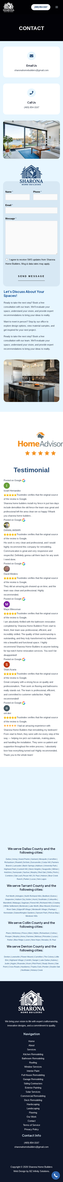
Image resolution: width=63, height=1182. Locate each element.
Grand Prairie (24, 859)
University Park (50, 866)
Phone (37, 192)
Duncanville (36, 862)
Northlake (25, 970)
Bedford (46, 896)
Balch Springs (28, 866)
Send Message (31, 276)
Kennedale (8, 913)
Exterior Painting (33, 1087)
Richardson (9, 862)
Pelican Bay (53, 913)
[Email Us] (31, 56)
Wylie (36, 933)
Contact (31, 1121)
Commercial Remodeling (33, 1096)
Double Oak (55, 967)
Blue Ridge (18, 940)
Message (10, 218)
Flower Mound (27, 957)
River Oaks (11, 909)
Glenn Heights (35, 869)
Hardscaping (33, 1104)
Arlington (19, 896)
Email (9, 205)
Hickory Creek (37, 970)
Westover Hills (31, 916)
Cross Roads (14, 967)
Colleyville (52, 899)
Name (9, 192)
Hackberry (25, 967)
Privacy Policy (31, 1129)
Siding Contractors (33, 1083)
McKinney (16, 933)
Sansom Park (41, 913)
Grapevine (9, 899)
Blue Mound (45, 906)
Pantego (52, 909)
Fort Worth (10, 896)
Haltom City (20, 899)
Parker (26, 879)
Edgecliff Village (24, 909)
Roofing (33, 1062)
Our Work (31, 1117)
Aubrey (54, 960)
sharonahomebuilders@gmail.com (31, 1147)
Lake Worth (34, 906)
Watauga (16, 903)
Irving (15, 859)
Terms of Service (31, 1125)
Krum (28, 963)
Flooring (33, 1112)
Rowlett (18, 862)
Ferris (55, 872)
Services (31, 1049)
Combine (9, 876)
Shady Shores (48, 963)
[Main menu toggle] (57, 7)
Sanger (35, 960)
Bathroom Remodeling (33, 1058)
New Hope (35, 940)
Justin (7, 963)
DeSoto (26, 862)
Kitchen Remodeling (33, 1054)
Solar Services (33, 1092)
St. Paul (36, 876)
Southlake (42, 899)
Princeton (47, 936)
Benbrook (24, 906)
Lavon (27, 940)
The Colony (49, 957)
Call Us (31, 102)
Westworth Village (39, 909)
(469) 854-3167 (31, 1143)
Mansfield (7, 903)
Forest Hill (34, 903)
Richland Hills (46, 903)
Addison (39, 866)
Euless (53, 896)
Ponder (46, 967)
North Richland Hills (33, 896)
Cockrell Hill (22, 869)
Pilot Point (36, 963)
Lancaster (17, 866)
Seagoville (46, 869)
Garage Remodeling (33, 1079)
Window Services (33, 1067)
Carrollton (52, 859)
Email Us (31, 65)
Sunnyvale (17, 872)
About (31, 1045)
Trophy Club (36, 967)
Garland (34, 859)
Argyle (13, 963)
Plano (8, 933)
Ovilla (49, 872)
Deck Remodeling (33, 1100)
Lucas (33, 879)
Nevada (45, 940)
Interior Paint (33, 1071)
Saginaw (25, 903)
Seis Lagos (41, 879)
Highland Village (17, 960)
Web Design (19, 1171)
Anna (23, 936)
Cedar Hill (46, 862)
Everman (55, 906)
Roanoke (21, 963)
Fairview (29, 936)
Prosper (8, 936)
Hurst (35, 899)
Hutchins (7, 872)
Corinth (28, 960)
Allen (30, 933)
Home (31, 1041)
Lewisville (15, 957)
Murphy (34, 872)
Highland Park (10, 869)
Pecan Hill (27, 876)
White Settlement (11, 906)
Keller (28, 899)
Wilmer (55, 869)
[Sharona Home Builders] (8, 7)
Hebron (44, 876)
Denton (7, 957)
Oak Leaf (18, 876)
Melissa (38, 936)
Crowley (56, 903)
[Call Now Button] (56, 1175)
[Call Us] (31, 92)
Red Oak (42, 872)
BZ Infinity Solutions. (39, 1171)
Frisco (24, 933)
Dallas (8, 859)
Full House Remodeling (33, 1075)
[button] (40, 7)
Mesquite (43, 859)
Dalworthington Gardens (24, 913)
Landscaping (33, 1108)
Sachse (26, 872)
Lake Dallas (45, 960)
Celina (53, 933)
